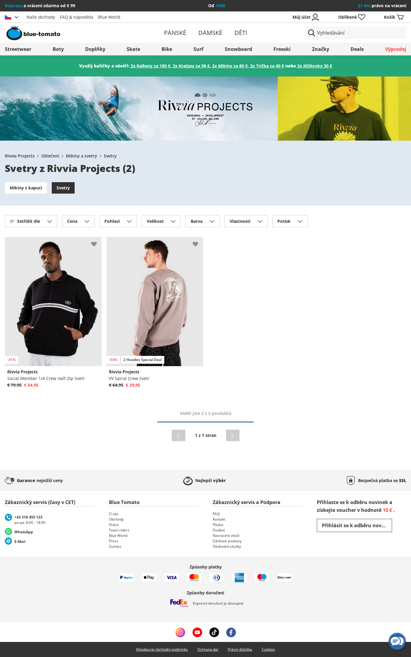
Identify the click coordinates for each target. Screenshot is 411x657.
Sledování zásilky (227, 546)
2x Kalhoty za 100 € (150, 66)
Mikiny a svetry (81, 156)
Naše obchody (40, 17)
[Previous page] (178, 435)
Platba (218, 524)
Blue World (109, 17)
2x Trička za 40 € (267, 66)
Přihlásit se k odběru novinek (357, 525)
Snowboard (238, 49)
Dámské (210, 33)
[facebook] (231, 632)
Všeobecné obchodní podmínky (162, 649)
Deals (357, 49)
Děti (240, 33)
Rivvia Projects (20, 156)
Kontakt (219, 519)
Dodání (219, 530)
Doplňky (95, 49)
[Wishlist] (97, 242)
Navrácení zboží (226, 535)
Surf (198, 49)
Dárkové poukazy (227, 540)
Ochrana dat (207, 649)
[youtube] (197, 632)
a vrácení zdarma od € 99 (40, 5)
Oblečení (50, 156)
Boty (58, 49)
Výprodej (395, 49)
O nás (114, 513)
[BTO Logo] (70, 32)
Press (113, 540)
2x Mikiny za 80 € (230, 66)
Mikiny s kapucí (26, 188)
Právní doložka (240, 649)
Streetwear (18, 49)
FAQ (216, 513)
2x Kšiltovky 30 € (314, 66)
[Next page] (232, 435)
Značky (320, 49)
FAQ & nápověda (76, 17)
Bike (167, 49)
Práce (114, 524)
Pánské (175, 33)
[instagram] (180, 632)
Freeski (282, 49)
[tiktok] (214, 632)
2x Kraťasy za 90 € (191, 66)
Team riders (119, 530)
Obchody (116, 519)
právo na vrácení (382, 5)
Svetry (110, 156)
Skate (133, 49)
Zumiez (115, 546)
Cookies (268, 649)
